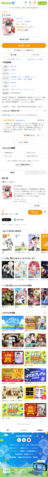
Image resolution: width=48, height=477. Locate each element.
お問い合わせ (34, 445)
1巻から (4, 182)
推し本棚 (13, 55)
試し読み (37, 206)
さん (20, 120)
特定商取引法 (19, 454)
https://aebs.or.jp (16, 474)
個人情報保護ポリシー (32, 451)
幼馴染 (30, 79)
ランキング (24, 430)
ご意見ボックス (24, 448)
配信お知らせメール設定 (35, 59)
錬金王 (17, 307)
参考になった (30, 135)
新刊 (8, 430)
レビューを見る (23, 142)
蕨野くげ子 (5, 307)
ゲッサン (13, 86)
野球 (25, 79)
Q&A (27, 445)
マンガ (13, 73)
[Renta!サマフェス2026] (13, 3)
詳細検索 (40, 430)
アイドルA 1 (18, 186)
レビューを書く (24, 30)
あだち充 (19, 18)
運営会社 (35, 457)
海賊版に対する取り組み (24, 457)
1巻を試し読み (24, 39)
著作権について (28, 454)
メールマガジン (34, 448)
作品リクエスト (13, 448)
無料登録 (43, 3)
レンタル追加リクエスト (13, 59)
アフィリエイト (13, 451)
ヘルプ (22, 445)
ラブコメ (34, 77)
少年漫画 (27, 21)
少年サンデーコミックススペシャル (22, 89)
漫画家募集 (13, 457)
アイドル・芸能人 (16, 79)
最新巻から (12, 182)
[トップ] (6, 3)
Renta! (4, 225)
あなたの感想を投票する (23, 165)
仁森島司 (30, 307)
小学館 (13, 70)
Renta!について (14, 445)
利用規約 (22, 451)
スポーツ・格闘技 (23, 77)
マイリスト (36, 55)
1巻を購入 (24, 45)
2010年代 (14, 82)
